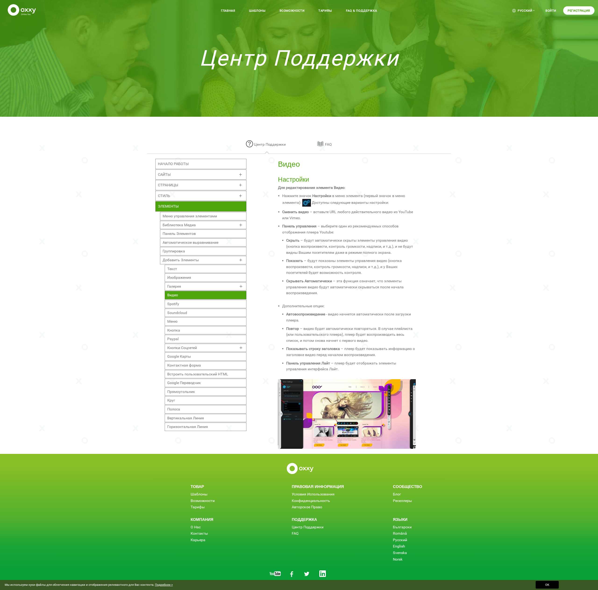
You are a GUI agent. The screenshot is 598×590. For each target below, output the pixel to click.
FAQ (328, 144)
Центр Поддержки (270, 144)
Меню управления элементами (190, 216)
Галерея (174, 286)
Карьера (198, 540)
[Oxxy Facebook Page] (291, 573)
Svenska (400, 553)
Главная (228, 10)
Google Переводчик (184, 383)
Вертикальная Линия (185, 418)
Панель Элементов (179, 233)
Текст (172, 269)
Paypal (173, 339)
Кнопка (173, 330)
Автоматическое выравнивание (190, 242)
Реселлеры (402, 500)
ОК (547, 584)
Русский (525, 10)
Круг (171, 400)
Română (400, 533)
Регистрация (579, 10)
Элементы (168, 206)
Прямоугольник (181, 391)
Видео (172, 295)
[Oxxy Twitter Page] (307, 573)
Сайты (164, 174)
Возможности (292, 10)
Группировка (174, 251)
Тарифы (325, 10)
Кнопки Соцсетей (182, 348)
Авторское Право (307, 507)
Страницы (168, 185)
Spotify (173, 304)
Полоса (173, 409)
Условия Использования (313, 494)
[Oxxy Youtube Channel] (275, 573)
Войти (550, 10)
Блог (397, 494)
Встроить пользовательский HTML (197, 374)
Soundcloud (177, 313)
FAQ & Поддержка (361, 10)
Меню (172, 321)
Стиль (164, 196)
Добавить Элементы (181, 260)
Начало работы (173, 164)
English (399, 546)
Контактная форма (184, 365)
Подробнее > (164, 584)
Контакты (199, 533)
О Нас (196, 527)
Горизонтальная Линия (187, 426)
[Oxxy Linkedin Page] (322, 573)
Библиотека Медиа (179, 225)
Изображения (179, 277)
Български (402, 527)
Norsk (397, 559)
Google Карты (179, 356)
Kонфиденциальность (311, 500)
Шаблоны (257, 10)
